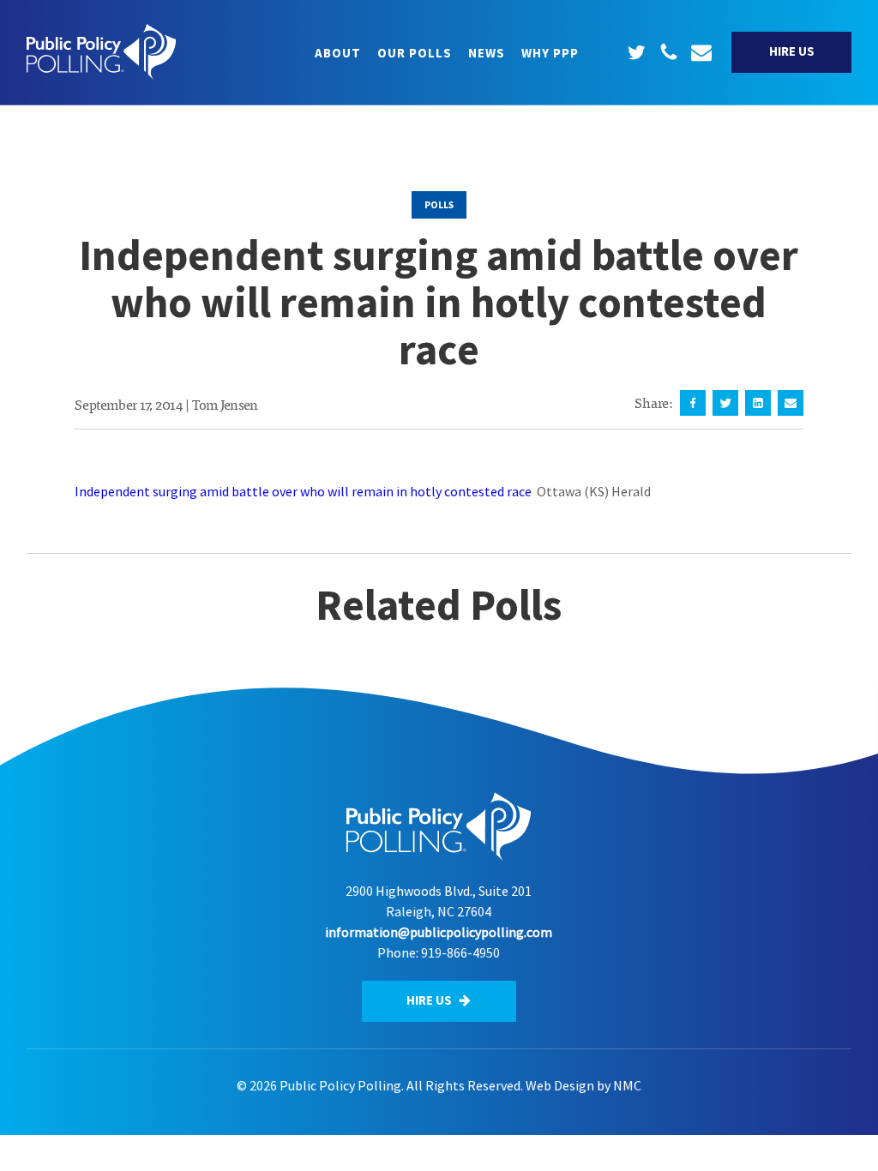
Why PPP (550, 52)
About (338, 52)
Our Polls (414, 52)
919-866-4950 (460, 952)
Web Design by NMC (583, 1085)
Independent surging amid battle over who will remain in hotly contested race (303, 491)
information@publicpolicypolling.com (438, 931)
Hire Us (792, 51)
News (486, 52)
